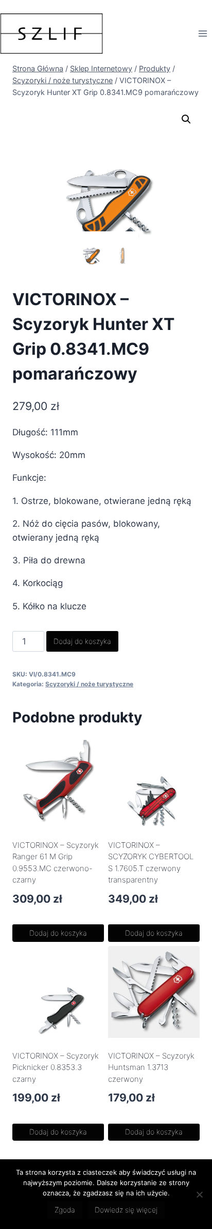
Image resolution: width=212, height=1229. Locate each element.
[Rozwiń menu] (202, 33)
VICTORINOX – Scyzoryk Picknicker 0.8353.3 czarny (55, 1067)
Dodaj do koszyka (82, 641)
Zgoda (65, 1209)
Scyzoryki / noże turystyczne (89, 684)
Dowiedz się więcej (126, 1209)
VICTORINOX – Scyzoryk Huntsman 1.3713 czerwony (151, 1067)
